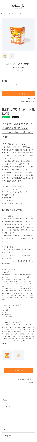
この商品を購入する (18, 370)
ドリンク (18, 14)
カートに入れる (19, 94)
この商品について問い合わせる (26, 379)
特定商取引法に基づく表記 (28, 101)
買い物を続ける (30, 382)
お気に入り (19, 71)
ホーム (3, 14)
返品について (31, 99)
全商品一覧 (10, 14)
